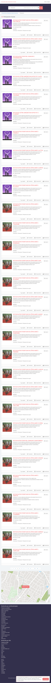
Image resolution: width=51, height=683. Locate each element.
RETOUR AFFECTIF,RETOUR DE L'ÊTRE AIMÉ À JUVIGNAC (25, 94)
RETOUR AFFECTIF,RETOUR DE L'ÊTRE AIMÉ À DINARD (28, 458)
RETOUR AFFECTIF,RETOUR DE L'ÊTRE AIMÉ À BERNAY (28, 532)
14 (37, 568)
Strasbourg (3, 669)
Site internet (46, 34)
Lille (2, 653)
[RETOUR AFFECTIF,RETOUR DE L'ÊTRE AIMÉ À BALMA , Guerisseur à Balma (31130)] (7, 300)
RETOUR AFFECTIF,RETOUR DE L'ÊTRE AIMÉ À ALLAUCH (25, 186)
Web (2, 637)
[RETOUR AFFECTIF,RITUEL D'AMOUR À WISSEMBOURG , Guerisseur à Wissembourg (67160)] (7, 60)
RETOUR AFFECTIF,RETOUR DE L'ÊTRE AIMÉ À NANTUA (25, 495)
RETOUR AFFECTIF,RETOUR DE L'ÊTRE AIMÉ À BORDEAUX (25, 242)
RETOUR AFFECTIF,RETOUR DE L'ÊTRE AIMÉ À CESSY (27, 387)
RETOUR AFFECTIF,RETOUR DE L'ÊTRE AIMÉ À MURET (28, 314)
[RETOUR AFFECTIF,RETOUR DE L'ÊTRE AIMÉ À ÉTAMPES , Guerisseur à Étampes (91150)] (7, 479)
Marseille (3, 656)
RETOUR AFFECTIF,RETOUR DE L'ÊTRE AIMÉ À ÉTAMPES (25, 476)
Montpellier (3, 657)
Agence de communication (6, 609)
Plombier (3, 626)
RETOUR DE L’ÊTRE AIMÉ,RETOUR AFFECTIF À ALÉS (27, 76)
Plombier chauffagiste (5, 627)
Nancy (2, 659)
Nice (2, 661)
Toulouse (3, 671)
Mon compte (47, 1)
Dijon (2, 652)
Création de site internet (5, 616)
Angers (2, 645)
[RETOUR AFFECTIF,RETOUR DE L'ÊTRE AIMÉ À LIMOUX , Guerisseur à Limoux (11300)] (7, 373)
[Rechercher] (41, 7)
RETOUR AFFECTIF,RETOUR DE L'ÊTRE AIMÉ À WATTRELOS (25, 20)
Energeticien (3, 618)
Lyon (2, 654)
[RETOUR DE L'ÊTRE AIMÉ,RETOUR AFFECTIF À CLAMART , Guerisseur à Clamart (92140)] (7, 116)
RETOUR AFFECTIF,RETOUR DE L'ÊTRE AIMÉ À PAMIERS (25, 351)
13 (34, 568)
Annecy (2, 646)
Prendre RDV (38, 34)
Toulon (2, 670)
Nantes (2, 660)
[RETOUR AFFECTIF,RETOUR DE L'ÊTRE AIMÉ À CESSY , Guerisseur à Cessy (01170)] (7, 390)
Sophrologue (3, 628)
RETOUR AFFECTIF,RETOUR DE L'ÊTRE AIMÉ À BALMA (28, 297)
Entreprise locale (4, 619)
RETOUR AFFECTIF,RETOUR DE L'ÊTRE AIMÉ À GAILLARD (25, 405)
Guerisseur (3, 621)
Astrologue (3, 613)
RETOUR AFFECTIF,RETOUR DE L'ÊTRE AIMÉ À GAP (27, 260)
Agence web (3, 611)
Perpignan (3, 665)
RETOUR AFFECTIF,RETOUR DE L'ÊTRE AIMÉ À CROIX (27, 39)
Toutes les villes (4, 642)
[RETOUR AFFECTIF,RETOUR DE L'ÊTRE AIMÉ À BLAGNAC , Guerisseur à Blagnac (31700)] (7, 282)
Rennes (2, 666)
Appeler (23, 34)
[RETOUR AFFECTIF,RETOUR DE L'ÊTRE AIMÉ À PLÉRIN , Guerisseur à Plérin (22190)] (7, 427)
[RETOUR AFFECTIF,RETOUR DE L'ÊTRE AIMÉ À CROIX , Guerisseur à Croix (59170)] (7, 43)
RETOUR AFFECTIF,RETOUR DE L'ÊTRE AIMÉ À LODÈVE (28, 168)
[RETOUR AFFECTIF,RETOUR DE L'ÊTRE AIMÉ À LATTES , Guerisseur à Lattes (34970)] (7, 154)
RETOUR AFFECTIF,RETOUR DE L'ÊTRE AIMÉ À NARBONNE (25, 332)
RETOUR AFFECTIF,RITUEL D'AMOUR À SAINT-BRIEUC (28, 440)
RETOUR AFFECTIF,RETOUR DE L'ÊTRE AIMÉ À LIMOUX (28, 369)
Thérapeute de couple (5, 632)
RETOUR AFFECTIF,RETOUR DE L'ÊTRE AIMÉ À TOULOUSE (25, 223)
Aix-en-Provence (4, 643)
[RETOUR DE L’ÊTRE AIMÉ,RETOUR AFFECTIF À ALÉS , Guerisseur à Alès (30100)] (7, 80)
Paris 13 (2, 664)
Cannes (2, 651)
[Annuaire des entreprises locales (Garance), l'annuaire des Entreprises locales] (8, 2)
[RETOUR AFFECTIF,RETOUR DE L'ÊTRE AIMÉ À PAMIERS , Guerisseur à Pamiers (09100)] (7, 354)
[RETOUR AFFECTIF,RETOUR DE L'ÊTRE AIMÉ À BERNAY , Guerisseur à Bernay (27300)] (7, 535)
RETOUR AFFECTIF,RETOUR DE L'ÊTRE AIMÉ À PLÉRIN (28, 423)
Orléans (2, 663)
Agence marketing (4, 610)
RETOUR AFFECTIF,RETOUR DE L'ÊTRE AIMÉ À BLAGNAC (25, 278)
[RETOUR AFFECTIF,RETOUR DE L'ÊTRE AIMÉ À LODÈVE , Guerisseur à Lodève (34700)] (7, 171)
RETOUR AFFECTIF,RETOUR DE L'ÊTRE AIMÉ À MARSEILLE (25, 204)
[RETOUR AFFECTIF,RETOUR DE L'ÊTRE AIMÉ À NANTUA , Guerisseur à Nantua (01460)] (7, 498)
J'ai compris (45, 679)
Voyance (3, 633)
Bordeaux (3, 647)
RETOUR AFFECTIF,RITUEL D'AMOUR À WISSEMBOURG (23, 57)
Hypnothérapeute (4, 623)
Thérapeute (3, 631)
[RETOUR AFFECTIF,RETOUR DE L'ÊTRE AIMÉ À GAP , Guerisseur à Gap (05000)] (7, 264)
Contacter (30, 34)
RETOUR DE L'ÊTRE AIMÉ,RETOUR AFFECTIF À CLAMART (25, 113)
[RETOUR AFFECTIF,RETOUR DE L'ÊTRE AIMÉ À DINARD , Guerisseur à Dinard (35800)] (7, 462)
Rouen (2, 668)
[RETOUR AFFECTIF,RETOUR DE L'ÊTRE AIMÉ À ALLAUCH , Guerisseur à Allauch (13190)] (7, 189)
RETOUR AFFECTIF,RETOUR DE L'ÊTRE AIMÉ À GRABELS (25, 132)
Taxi (2, 629)
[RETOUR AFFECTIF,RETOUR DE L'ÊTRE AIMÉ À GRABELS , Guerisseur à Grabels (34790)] (7, 135)
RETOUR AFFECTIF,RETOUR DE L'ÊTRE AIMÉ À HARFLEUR (25, 550)
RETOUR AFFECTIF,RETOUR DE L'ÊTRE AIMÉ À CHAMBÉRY (25, 513)
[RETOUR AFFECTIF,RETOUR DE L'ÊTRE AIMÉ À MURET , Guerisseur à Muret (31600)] (7, 318)
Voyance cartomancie (5, 634)
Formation (3, 620)
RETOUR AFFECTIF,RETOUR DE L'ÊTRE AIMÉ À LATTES (28, 150)
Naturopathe (3, 624)
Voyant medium (4, 636)
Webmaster (3, 638)
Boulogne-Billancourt (5, 648)
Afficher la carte (26, 586)
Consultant (3, 615)
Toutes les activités (5, 608)
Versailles (3, 673)
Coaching (3, 614)
